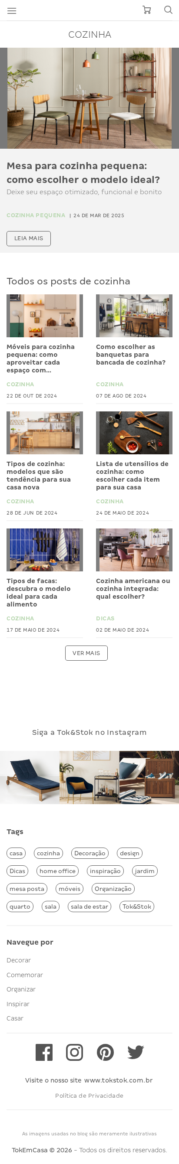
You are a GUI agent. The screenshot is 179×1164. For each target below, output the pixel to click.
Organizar (21, 989)
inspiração (105, 870)
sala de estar (89, 906)
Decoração (90, 853)
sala (50, 906)
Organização (113, 888)
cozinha (48, 853)
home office (58, 870)
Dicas (17, 870)
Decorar (19, 960)
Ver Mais (86, 653)
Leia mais (28, 238)
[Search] (168, 10)
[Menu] (12, 10)
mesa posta (27, 888)
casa (16, 853)
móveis (69, 888)
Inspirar (18, 1004)
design (129, 853)
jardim (145, 870)
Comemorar (25, 975)
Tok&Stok (137, 906)
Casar (15, 1018)
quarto (20, 906)
